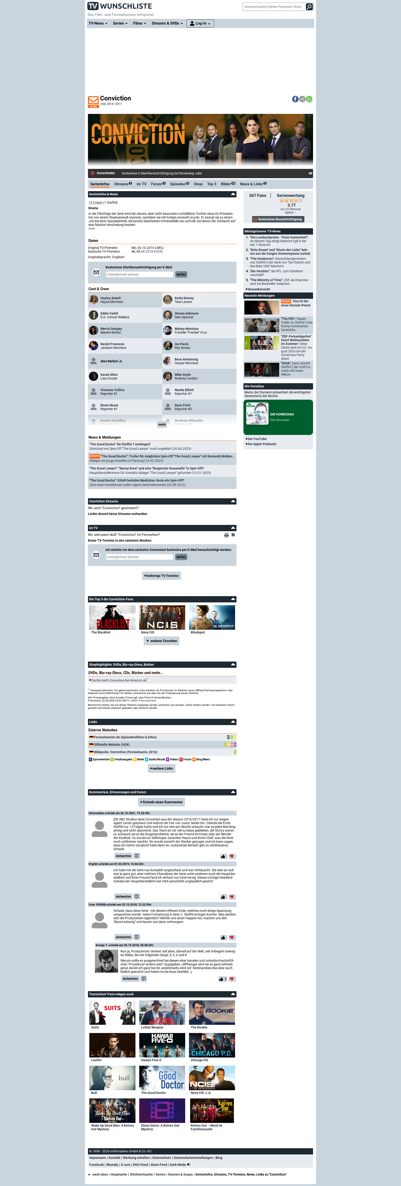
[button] (295, 99)
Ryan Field (182, 405)
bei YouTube (257, 439)
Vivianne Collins (112, 390)
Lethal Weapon (152, 1027)
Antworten (123, 856)
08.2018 (147, 251)
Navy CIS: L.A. (201, 1093)
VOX (158, 251)
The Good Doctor (153, 1093)
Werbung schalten (136, 1158)
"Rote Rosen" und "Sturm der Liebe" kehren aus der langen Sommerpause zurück (280, 251)
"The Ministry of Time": (279, 282)
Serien (160, 1174)
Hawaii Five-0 (151, 1060)
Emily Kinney (184, 298)
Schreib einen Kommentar (163, 802)
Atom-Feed (159, 1165)
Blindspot (198, 632)
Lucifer (96, 1060)
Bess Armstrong (186, 359)
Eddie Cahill (109, 313)
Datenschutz (161, 1158)
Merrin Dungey (111, 329)
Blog (219, 1158)
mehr (162, 424)
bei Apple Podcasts (262, 444)
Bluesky (112, 1165)
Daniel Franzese (112, 344)
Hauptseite (119, 1174)
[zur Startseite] (120, 4)
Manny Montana (187, 329)
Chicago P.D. (200, 1060)
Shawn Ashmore (187, 313)
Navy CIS (147, 632)
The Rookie (199, 1027)
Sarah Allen (109, 374)
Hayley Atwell (110, 298)
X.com (125, 1165)
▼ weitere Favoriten (161, 641)
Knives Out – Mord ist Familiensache (206, 1127)
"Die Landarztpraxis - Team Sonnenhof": (279, 241)
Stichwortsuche (141, 1174)
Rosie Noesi (109, 405)
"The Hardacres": (280, 262)
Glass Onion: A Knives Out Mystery (160, 1127)
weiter (181, 274)
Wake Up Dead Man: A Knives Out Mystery (112, 1127)
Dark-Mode (178, 1165)
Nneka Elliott (184, 390)
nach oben (100, 1174)
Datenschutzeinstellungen (193, 1158)
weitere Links (162, 768)
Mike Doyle (183, 374)
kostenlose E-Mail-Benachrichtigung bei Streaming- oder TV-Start (168, 173)
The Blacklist (100, 632)
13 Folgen (95, 202)
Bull (94, 1093)
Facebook (96, 1165)
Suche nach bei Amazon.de (119, 680)
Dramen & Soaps (180, 1174)
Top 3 (211, 184)
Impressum (97, 1158)
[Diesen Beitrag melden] (136, 856)
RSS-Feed (140, 1165)
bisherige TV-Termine (163, 576)
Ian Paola (182, 344)
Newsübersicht (259, 289)
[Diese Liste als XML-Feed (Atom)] (233, 535)
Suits (95, 1027)
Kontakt (114, 1158)
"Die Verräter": (276, 273)
